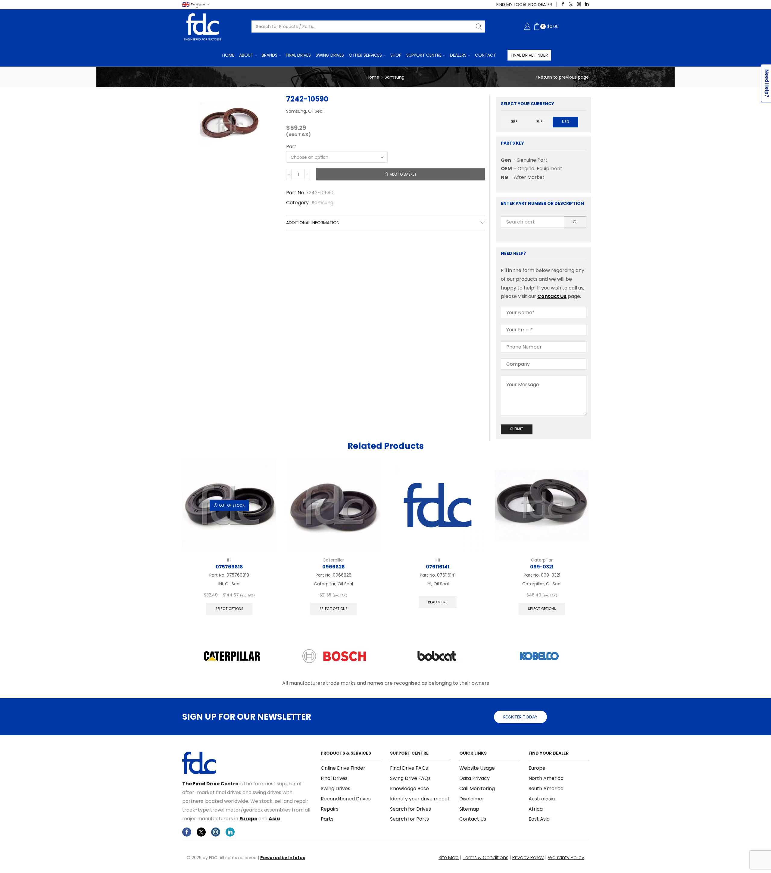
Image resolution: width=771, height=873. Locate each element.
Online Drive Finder (343, 768)
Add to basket (403, 174)
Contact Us (552, 296)
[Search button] (479, 26)
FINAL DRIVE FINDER (529, 55)
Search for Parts (409, 818)
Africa (536, 809)
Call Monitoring (477, 788)
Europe (248, 818)
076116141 (437, 566)
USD (565, 121)
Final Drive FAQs (409, 768)
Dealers (458, 55)
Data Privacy (474, 778)
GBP (513, 121)
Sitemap (469, 809)
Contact (485, 55)
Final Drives (298, 55)
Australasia (542, 798)
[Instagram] (579, 4)
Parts (327, 818)
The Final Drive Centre (210, 783)
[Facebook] (563, 4)
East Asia (539, 818)
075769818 (229, 566)
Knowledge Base (409, 788)
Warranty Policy (566, 857)
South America (546, 788)
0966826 (333, 566)
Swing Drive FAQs (410, 778)
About (246, 55)
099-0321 (542, 566)
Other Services (365, 55)
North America (546, 778)
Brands (269, 55)
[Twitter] (571, 4)
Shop (395, 55)
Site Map (449, 857)
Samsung (394, 77)
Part (291, 146)
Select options (229, 608)
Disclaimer (471, 798)
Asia (274, 818)
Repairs (330, 809)
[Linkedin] (587, 4)
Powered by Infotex (282, 858)
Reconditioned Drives (346, 798)
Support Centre (424, 55)
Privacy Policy (528, 857)
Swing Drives (330, 55)
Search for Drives (410, 809)
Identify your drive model (419, 798)
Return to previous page (563, 77)
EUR (539, 121)
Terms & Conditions (485, 857)
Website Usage (477, 768)
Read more (437, 602)
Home (228, 55)
